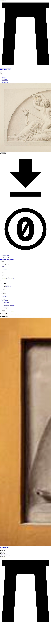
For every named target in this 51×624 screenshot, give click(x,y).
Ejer (2, 301)
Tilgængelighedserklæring (5, 82)
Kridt (8, 286)
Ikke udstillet (5, 269)
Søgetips (3, 81)
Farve (6, 285)
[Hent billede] (25, 203)
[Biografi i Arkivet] (2, 257)
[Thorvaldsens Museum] (25, 591)
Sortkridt (10, 286)
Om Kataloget (3, 77)
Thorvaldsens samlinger (5, 278)
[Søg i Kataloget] (0, 72)
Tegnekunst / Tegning (4, 296)
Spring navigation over (3, 0)
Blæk (8, 285)
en (2, 74)
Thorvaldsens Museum (5, 80)
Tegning (3, 266)
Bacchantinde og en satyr (7, 259)
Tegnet (4, 289)
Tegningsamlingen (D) (11, 278)
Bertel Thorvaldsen (4, 79)
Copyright (3, 78)
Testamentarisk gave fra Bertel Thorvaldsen (9, 305)
